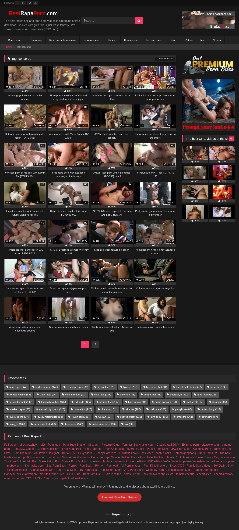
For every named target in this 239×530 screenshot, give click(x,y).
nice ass (109, 409)
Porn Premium (22, 453)
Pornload (112, 465)
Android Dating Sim (42, 469)
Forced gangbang (185, 453)
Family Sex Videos (198, 465)
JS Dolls (180, 457)
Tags (202, 40)
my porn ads (14, 478)
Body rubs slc (93, 448)
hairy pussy (137, 402)
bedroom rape (47, 387)
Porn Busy (49, 478)
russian (104, 416)
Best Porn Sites (56, 465)
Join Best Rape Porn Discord (119, 497)
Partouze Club (110, 444)
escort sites (204, 474)
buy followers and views (158, 474)
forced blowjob (20, 402)
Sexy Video (85, 453)
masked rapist (19, 409)
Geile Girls (73, 474)
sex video (147, 453)
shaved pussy (131, 416)
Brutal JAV (68, 453)
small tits (185, 416)
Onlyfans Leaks (129, 453)
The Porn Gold (13, 461)
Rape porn (14, 40)
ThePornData (128, 457)
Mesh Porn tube (50, 444)
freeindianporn (180, 461)
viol (129, 424)
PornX (73, 465)
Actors (188, 40)
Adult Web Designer (46, 453)
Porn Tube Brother (74, 444)
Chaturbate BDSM (167, 444)
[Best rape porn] (33, 14)
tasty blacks (163, 453)
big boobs (105, 387)
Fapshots (64, 478)
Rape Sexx (110, 457)
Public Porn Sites (157, 448)
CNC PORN (32, 478)
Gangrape (36, 40)
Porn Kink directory (155, 465)
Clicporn (93, 444)
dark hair (127, 394)
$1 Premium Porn (48, 448)
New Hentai (102, 461)
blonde (130, 387)
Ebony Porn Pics (106, 453)
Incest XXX (177, 465)
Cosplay (112, 40)
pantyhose (183, 409)
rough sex (80, 416)
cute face (102, 394)
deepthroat (152, 394)
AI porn (217, 40)
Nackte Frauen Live (52, 474)
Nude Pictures (112, 474)
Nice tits (133, 409)
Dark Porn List (208, 453)
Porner (99, 465)
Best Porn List (91, 474)
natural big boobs (52, 409)
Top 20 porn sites (30, 457)
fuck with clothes (53, 402)
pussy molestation (50, 416)
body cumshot (156, 387)
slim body (159, 416)
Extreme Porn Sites (56, 457)
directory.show (28, 444)
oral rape (158, 409)
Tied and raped (154, 40)
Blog (172, 40)
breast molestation (189, 387)
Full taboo (10, 444)
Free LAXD (146, 461)
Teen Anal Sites (114, 448)
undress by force (104, 424)
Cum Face (48, 394)
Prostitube (79, 478)
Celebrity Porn (202, 448)
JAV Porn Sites (180, 448)
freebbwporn (14, 465)
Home (9, 47)
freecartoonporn (224, 461)
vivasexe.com (210, 444)
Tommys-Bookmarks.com (137, 444)
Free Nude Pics (72, 448)
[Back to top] (228, 519)
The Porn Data (163, 457)
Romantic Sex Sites (179, 469)
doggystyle (179, 394)
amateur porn (132, 474)
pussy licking (19, 416)
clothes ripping (20, 394)
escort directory (223, 474)
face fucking (207, 394)
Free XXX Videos (23, 448)
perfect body (211, 409)
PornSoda (86, 465)
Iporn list (145, 457)
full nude (83, 402)
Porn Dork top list (81, 461)
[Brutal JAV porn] (208, 27)
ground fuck (109, 402)
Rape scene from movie (62, 40)
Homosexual (131, 40)
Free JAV (162, 461)
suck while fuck (45, 424)
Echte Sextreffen (16, 469)
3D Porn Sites (135, 448)
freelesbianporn (201, 461)
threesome (74, 424)
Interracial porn (34, 465)
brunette (218, 387)
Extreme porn (190, 444)
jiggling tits (195, 402)
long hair (219, 402)
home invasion (166, 402)
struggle (17, 424)
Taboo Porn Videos (206, 469)
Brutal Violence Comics (86, 457)
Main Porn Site (34, 461)
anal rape (18, 387)
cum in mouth (75, 394)
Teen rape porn (91, 40)
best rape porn (77, 387)
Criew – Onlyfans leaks (218, 457)
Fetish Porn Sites (57, 461)
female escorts (185, 474)
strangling (210, 416)
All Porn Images (130, 465)
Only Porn (194, 457)
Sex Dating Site (223, 465)
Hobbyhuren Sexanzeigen (20, 474)
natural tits (83, 409)
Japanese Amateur (124, 461)
